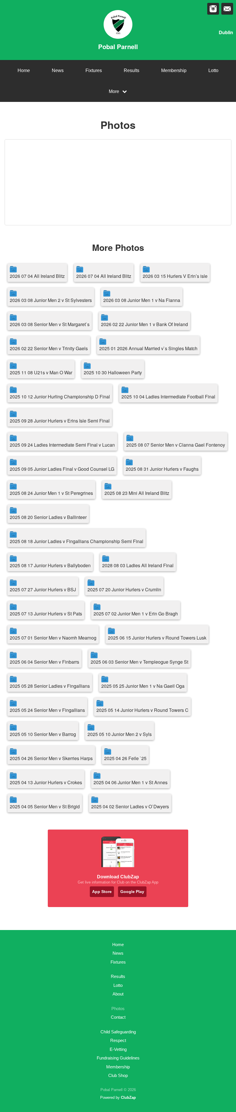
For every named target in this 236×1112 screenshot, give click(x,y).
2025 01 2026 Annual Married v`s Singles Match (148, 348)
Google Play (132, 891)
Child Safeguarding (118, 1031)
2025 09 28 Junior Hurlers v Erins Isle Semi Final (60, 420)
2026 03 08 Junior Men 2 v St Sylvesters (51, 300)
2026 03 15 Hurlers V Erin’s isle (175, 276)
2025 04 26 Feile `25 (125, 758)
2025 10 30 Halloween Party (113, 372)
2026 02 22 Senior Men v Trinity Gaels (49, 348)
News (58, 70)
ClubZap (128, 1097)
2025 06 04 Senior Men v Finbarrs (44, 661)
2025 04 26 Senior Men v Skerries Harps (51, 758)
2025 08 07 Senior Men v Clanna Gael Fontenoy (175, 444)
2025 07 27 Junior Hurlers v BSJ (43, 589)
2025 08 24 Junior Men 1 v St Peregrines (51, 493)
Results (131, 70)
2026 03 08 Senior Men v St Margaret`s (50, 324)
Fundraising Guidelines (118, 1057)
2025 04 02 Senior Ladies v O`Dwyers (130, 806)
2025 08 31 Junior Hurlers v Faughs (162, 469)
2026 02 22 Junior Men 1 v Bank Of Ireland (144, 324)
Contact (118, 1017)
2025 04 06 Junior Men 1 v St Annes (131, 782)
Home (24, 70)
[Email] (227, 9)
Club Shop (118, 1075)
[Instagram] (213, 9)
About (118, 993)
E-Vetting (118, 1049)
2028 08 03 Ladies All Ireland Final (138, 565)
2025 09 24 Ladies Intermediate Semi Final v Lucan (62, 444)
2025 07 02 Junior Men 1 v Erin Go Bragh (136, 613)
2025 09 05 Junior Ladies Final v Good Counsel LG (62, 469)
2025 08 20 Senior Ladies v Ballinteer (48, 517)
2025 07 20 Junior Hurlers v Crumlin (124, 589)
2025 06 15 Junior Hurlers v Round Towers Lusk (157, 637)
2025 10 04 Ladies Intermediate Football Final (168, 396)
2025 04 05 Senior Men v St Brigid (45, 806)
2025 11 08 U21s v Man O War (41, 372)
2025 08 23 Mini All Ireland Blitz (136, 493)
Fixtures (93, 70)
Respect (118, 1040)
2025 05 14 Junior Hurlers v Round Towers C (142, 710)
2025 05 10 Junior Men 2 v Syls (119, 734)
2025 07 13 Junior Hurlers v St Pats (46, 613)
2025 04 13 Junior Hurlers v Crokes (46, 782)
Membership (173, 70)
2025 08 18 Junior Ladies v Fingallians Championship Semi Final (76, 541)
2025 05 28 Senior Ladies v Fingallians (50, 686)
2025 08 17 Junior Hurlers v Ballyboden (50, 565)
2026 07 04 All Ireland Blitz (37, 276)
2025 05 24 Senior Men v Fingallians (47, 710)
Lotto (213, 70)
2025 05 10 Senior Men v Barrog (43, 734)
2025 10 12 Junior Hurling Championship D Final (60, 396)
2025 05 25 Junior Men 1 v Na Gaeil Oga (142, 686)
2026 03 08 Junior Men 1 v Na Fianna (141, 300)
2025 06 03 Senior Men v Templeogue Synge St (139, 661)
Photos (118, 1008)
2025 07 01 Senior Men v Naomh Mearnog (53, 637)
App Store (102, 891)
